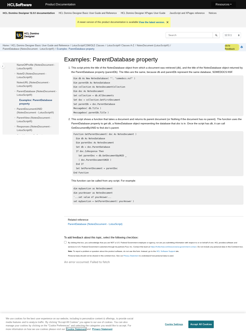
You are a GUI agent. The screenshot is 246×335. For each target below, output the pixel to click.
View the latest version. (152, 22)
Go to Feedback (230, 47)
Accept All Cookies (201, 324)
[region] (123, 324)
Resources (222, 4)
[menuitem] (88, 13)
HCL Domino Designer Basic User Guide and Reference (88, 13)
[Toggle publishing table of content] (3, 66)
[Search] (216, 35)
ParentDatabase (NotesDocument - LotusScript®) (28, 49)
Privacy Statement (131, 256)
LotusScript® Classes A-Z (120, 45)
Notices (213, 13)
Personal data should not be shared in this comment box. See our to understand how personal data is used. (121, 256)
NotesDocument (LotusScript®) (153, 45)
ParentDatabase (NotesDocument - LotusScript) (95, 224)
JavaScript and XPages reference (187, 13)
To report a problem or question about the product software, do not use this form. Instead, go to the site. (123, 251)
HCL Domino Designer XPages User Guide (143, 13)
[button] (15, 65)
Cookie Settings (174, 324)
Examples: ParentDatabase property (76, 49)
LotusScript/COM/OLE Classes (88, 45)
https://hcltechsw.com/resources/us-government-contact (173, 247)
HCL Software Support (165, 251)
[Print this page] (242, 47)
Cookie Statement (76, 329)
